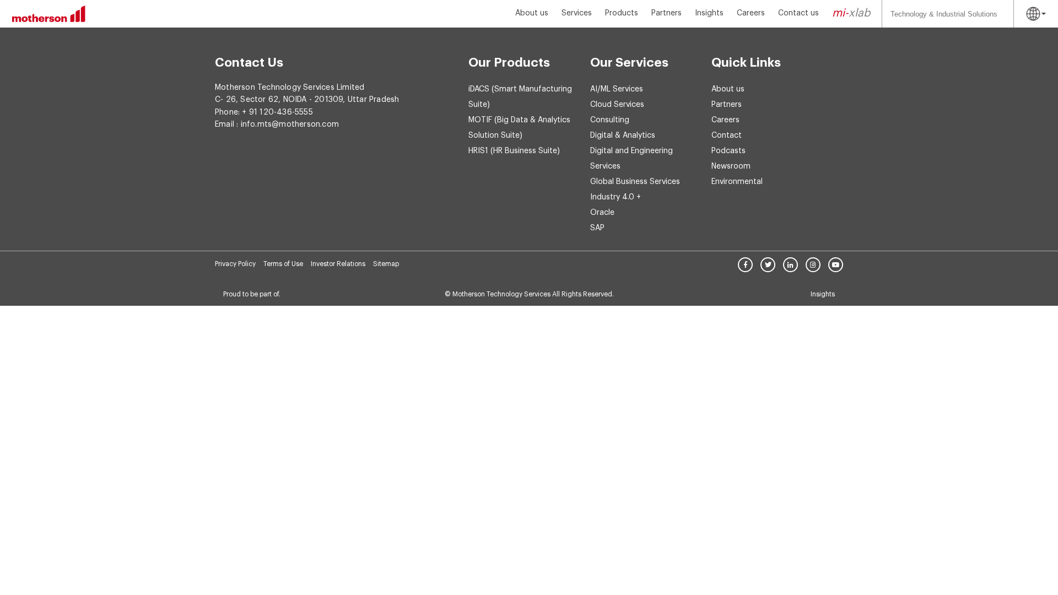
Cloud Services (617, 105)
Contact (726, 135)
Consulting (609, 120)
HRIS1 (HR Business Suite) (514, 151)
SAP (597, 228)
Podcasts (728, 151)
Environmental (737, 182)
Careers (751, 13)
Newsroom (731, 166)
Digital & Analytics (622, 135)
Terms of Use (283, 264)
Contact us (798, 13)
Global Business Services (635, 182)
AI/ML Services (616, 89)
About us (531, 13)
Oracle (602, 213)
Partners (666, 13)
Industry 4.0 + (615, 197)
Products (621, 13)
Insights (709, 13)
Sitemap (386, 264)
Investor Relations (338, 264)
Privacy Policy (235, 264)
